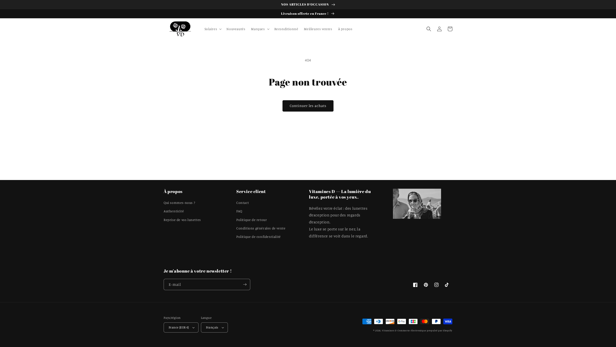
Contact (242, 202)
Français (212, 327)
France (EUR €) (179, 327)
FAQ (239, 211)
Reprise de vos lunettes (182, 220)
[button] (213, 29)
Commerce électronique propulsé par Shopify (425, 330)
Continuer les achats (308, 105)
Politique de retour (251, 220)
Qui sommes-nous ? (179, 202)
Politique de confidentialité (258, 236)
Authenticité (174, 211)
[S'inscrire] (244, 284)
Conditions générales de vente (260, 228)
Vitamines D (389, 330)
